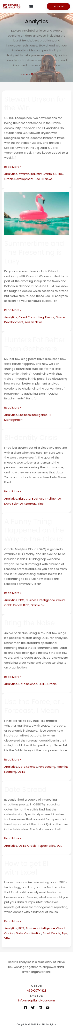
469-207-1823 (36, 991)
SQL (59, 846)
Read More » (12, 166)
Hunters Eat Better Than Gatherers (34, 344)
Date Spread (25, 789)
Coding (9, 933)
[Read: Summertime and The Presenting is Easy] (36, 213)
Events (49, 317)
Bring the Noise (29, 623)
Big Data (24, 499)
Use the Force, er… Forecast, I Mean (34, 706)
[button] (31, 6)
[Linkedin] (40, 1007)
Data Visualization (28, 933)
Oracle (52, 684)
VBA (7, 938)
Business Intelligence (32, 415)
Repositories (46, 846)
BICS (21, 600)
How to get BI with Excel (26, 868)
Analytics (10, 174)
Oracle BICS (21, 605)
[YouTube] (47, 1007)
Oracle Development (18, 179)
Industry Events (41, 174)
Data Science (13, 504)
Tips (41, 504)
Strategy (30, 504)
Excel (46, 933)
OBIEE (8, 605)
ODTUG (58, 174)
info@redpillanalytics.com (36, 1000)
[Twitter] (33, 1007)
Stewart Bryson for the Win (35, 103)
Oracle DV (38, 605)
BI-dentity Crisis (30, 437)
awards (23, 174)
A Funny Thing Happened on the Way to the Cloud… (35, 530)
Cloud (60, 600)
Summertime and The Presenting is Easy (34, 252)
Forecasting (47, 767)
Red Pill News (44, 179)
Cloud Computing (31, 317)
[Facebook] (25, 1007)
